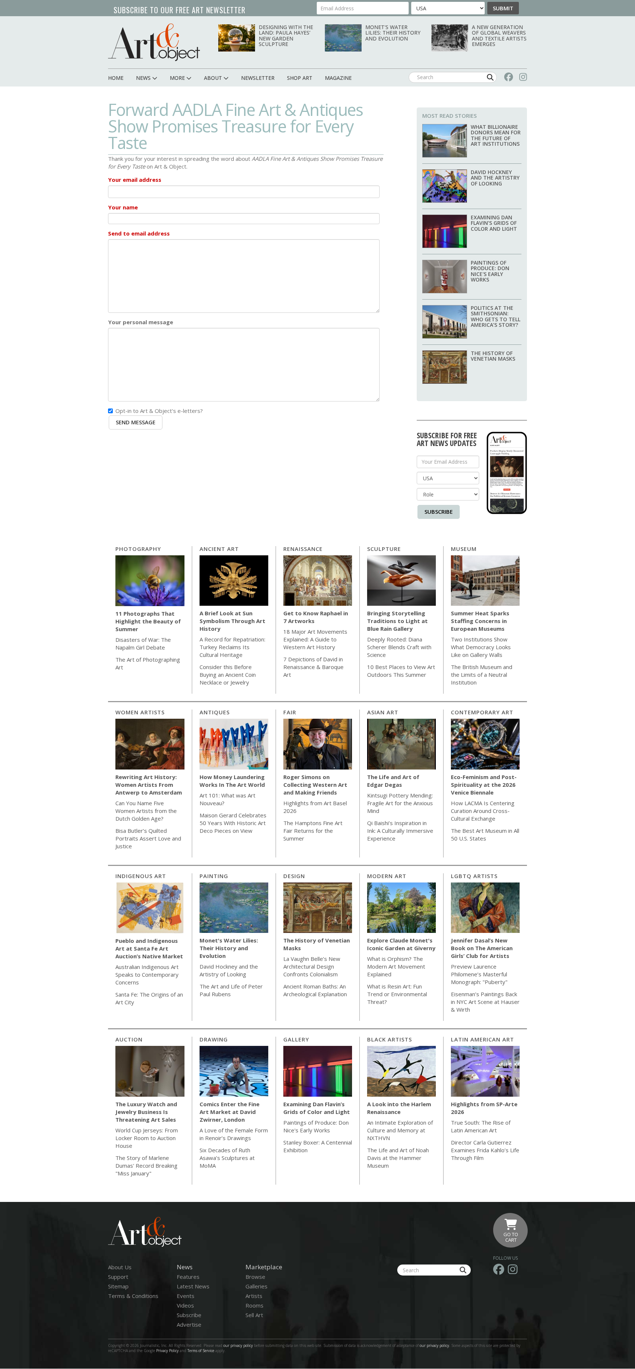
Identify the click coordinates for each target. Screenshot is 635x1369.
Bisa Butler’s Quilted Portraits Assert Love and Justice (148, 838)
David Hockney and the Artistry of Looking (495, 178)
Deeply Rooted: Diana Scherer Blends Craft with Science (399, 647)
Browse (255, 1276)
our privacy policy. (435, 1345)
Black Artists (389, 1039)
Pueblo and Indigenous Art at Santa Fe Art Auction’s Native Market (149, 948)
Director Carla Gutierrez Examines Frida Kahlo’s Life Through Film (485, 1150)
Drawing (214, 1039)
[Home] (154, 42)
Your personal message (140, 322)
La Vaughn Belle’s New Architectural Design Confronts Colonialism (311, 966)
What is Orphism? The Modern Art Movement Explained (396, 966)
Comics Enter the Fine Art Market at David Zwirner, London (229, 1111)
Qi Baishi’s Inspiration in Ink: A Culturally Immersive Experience (400, 830)
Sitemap (118, 1286)
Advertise (189, 1324)
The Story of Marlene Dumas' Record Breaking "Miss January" (146, 1165)
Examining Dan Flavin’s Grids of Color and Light (494, 223)
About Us (120, 1267)
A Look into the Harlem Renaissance (399, 1107)
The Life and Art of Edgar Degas (393, 780)
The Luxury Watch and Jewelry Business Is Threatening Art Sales (146, 1111)
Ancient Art (219, 548)
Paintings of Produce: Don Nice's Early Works (490, 271)
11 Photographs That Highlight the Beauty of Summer (148, 621)
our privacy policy (238, 1345)
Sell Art (254, 1315)
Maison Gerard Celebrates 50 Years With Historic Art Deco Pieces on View (233, 822)
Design (294, 876)
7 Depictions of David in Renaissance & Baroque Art (313, 666)
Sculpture (384, 548)
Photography (138, 548)
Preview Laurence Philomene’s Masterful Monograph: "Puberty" (479, 974)
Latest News (193, 1286)
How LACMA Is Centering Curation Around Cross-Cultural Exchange (482, 810)
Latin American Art (482, 1039)
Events (185, 1295)
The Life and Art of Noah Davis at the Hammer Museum (398, 1157)
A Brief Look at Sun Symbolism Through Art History (232, 620)
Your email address (134, 179)
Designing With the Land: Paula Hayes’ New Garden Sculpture (286, 35)
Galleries (256, 1286)
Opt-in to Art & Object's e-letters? (159, 410)
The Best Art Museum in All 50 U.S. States (485, 834)
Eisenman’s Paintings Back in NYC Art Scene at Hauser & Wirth (485, 1001)
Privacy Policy (167, 1350)
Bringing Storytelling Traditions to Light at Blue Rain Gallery (397, 620)
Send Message (135, 422)
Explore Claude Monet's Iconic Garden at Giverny (401, 944)
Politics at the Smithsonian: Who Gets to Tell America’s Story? (495, 316)
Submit (503, 8)
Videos (185, 1305)
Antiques (215, 712)
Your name (123, 207)
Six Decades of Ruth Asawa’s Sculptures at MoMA (227, 1157)
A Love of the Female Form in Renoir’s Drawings (234, 1134)
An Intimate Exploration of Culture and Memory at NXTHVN (400, 1130)
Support (118, 1276)
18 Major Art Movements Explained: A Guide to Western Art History (315, 639)
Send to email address (139, 233)
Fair (289, 712)
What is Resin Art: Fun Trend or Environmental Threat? (397, 994)
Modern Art (386, 876)
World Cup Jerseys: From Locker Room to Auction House (146, 1137)
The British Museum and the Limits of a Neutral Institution (481, 674)
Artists (253, 1295)
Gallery (296, 1039)
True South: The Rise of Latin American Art (480, 1126)
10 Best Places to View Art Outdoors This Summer (401, 670)
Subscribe (438, 511)
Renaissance (303, 548)
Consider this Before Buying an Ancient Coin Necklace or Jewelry (228, 674)
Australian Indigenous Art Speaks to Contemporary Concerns (147, 974)
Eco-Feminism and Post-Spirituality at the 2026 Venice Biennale (484, 784)
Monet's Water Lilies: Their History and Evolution (392, 33)
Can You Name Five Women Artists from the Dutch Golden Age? (146, 810)
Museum (464, 548)
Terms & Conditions (133, 1295)
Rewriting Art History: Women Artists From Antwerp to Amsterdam (148, 784)
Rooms (254, 1305)
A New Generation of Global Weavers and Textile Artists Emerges (499, 35)
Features (188, 1276)
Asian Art (382, 712)
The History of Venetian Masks (493, 356)
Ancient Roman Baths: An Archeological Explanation (315, 990)
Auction (129, 1039)
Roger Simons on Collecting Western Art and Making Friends (315, 784)
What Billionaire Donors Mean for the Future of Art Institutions (496, 135)
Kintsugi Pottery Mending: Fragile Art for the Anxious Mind (400, 803)
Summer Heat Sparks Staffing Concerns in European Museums (480, 620)
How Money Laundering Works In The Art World (232, 780)
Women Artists (140, 712)
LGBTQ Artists (474, 876)
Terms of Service (200, 1350)
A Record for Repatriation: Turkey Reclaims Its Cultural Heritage (232, 647)
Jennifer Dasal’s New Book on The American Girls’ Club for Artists (482, 948)
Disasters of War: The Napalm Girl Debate (143, 643)
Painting (214, 876)
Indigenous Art (140, 876)
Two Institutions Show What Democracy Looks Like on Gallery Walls (481, 647)
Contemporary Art (482, 712)
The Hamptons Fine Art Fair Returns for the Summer (312, 830)
